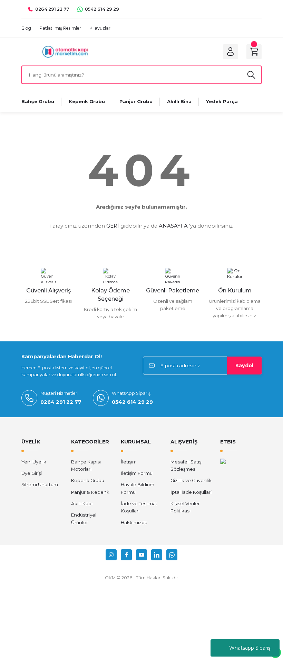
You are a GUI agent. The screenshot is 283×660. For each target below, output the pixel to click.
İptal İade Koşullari (191, 492)
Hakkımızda (134, 522)
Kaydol (244, 365)
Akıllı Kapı (81, 503)
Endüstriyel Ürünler (83, 518)
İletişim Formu (137, 473)
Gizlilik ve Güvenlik (191, 480)
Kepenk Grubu (87, 480)
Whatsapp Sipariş (250, 648)
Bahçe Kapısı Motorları (86, 465)
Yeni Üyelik (33, 461)
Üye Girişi (31, 473)
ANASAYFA (173, 225)
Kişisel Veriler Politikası (185, 507)
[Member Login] (230, 51)
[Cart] (254, 51)
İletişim (129, 461)
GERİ (112, 225)
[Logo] (65, 51)
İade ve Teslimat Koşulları (139, 507)
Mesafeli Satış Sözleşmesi (185, 465)
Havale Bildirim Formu (137, 488)
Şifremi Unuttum (39, 484)
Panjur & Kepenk (90, 492)
